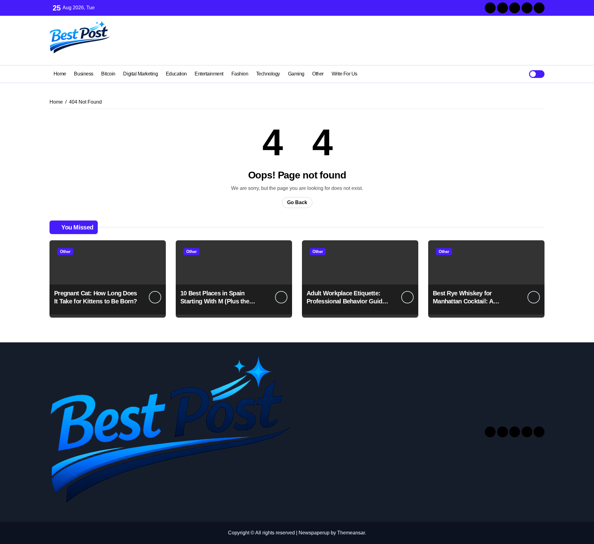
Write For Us (344, 73)
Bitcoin (108, 73)
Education (176, 73)
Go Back (297, 202)
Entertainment (209, 73)
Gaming (296, 73)
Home (60, 73)
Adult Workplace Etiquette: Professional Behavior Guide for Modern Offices (346, 301)
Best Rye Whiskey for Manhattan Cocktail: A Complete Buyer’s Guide (466, 301)
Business (83, 73)
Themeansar (351, 532)
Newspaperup (314, 532)
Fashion (239, 73)
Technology (268, 73)
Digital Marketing (140, 73)
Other (318, 73)
